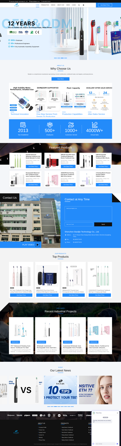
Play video (28, 245)
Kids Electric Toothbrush (67, 432)
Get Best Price (33, 166)
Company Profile (42, 427)
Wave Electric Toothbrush (67, 437)
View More (60, 79)
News (68, 5)
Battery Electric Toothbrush (68, 440)
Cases (74, 5)
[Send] (117, 443)
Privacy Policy (42, 440)
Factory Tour (42, 429)
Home (37, 5)
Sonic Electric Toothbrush (67, 429)
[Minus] (117, 413)
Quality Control (42, 432)
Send (103, 224)
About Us (60, 5)
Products (44, 5)
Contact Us (41, 434)
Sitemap (41, 437)
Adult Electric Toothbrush (67, 427)
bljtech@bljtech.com (35, 1)
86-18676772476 (46, 1)
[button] (48, 406)
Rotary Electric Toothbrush (68, 434)
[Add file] (93, 443)
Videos (53, 5)
